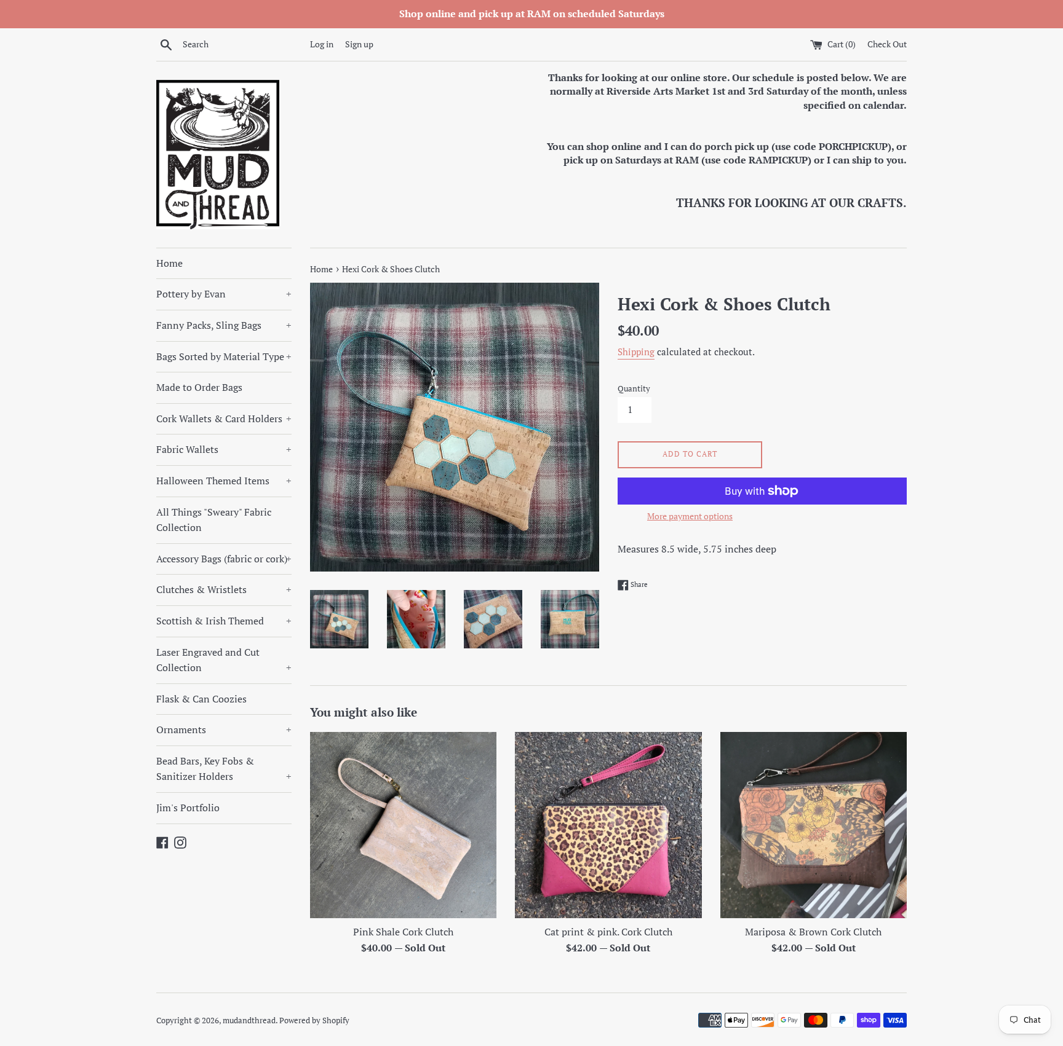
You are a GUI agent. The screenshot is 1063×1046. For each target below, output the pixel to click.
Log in (321, 44)
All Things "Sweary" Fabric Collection (213, 520)
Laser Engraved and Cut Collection (224, 660)
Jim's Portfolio (188, 807)
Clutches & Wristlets (224, 589)
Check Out (887, 44)
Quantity (634, 388)
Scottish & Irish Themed (224, 620)
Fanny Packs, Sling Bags (224, 325)
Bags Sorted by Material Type (224, 356)
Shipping (636, 351)
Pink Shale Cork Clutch (403, 931)
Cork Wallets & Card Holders (224, 418)
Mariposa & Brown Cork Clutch (813, 931)
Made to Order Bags (199, 387)
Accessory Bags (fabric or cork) (224, 558)
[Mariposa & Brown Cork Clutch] (813, 825)
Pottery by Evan (224, 294)
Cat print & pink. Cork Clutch (608, 931)
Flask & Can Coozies (201, 699)
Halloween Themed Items (224, 480)
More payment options (690, 516)
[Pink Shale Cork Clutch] (403, 825)
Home (169, 263)
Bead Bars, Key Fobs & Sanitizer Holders (224, 769)
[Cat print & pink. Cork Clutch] (608, 825)
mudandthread (249, 1020)
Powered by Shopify (314, 1020)
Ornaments (224, 729)
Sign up (359, 44)
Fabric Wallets (224, 449)
